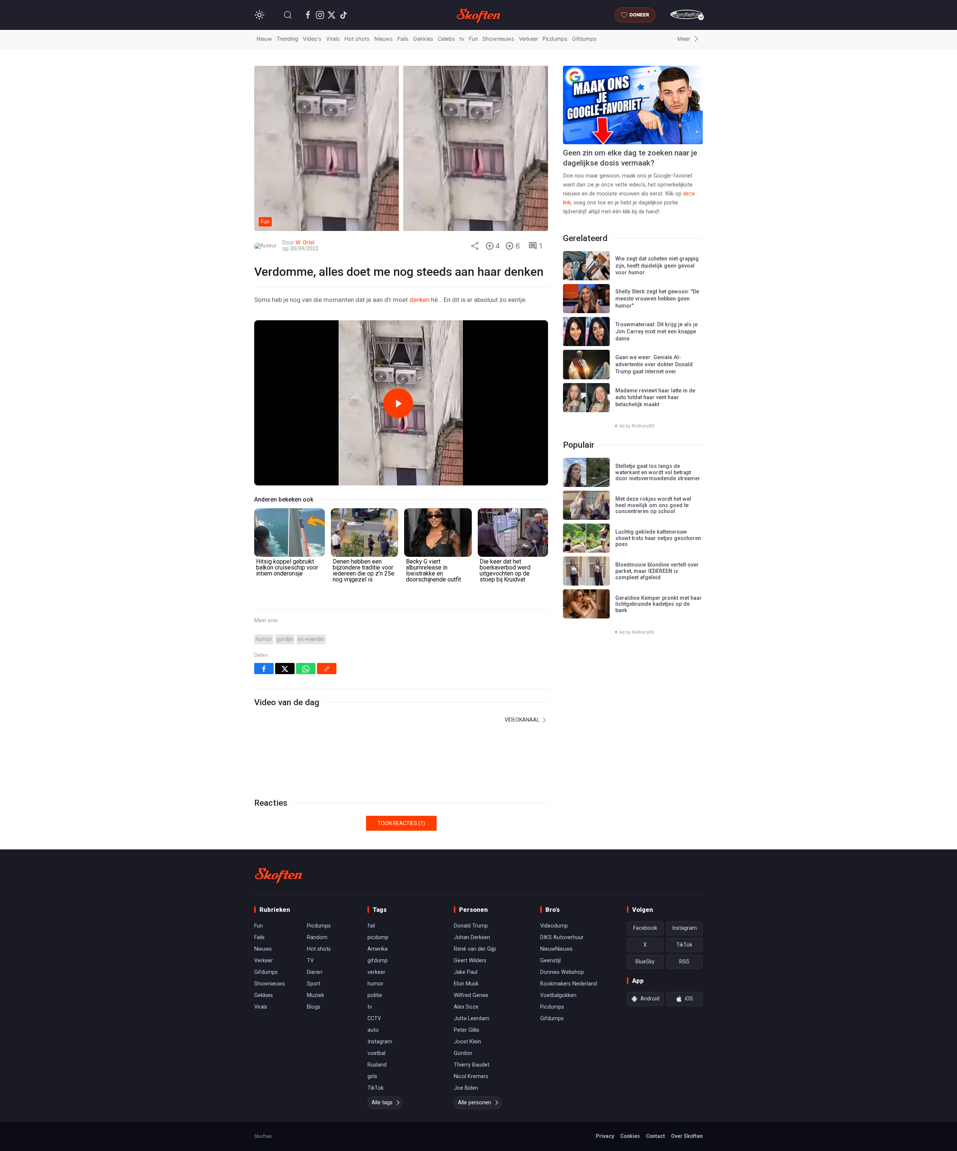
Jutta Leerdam (471, 1018)
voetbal (376, 1053)
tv (461, 39)
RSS (684, 962)
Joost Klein (467, 1042)
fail (371, 926)
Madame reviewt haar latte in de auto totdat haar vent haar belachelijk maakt (655, 398)
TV (310, 960)
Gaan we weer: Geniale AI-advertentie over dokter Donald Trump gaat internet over (654, 364)
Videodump (554, 926)
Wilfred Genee (471, 995)
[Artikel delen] (475, 245)
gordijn (285, 639)
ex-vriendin (311, 639)
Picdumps (554, 39)
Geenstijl (550, 960)
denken (419, 299)
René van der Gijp (475, 949)
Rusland (377, 1065)
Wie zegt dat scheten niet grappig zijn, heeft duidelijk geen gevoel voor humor (657, 266)
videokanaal (523, 720)
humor (264, 639)
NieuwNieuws (556, 949)
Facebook (645, 928)
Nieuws (383, 39)
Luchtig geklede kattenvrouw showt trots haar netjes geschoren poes (658, 538)
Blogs (313, 1007)
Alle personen (474, 1102)
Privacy (605, 1136)
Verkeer (528, 39)
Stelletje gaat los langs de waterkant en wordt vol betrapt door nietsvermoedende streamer (657, 472)
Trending (287, 39)
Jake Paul (465, 972)
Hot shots (357, 39)
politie (374, 995)
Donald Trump (471, 926)
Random (317, 937)
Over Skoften (687, 1136)
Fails (403, 39)
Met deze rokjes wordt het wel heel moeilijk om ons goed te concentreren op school (653, 505)
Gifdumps (584, 39)
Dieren (314, 972)
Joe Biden (466, 1088)
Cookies (630, 1136)
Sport (313, 984)
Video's (312, 39)
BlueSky (645, 962)
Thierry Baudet (471, 1065)
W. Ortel (305, 243)
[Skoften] (278, 875)
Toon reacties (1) (401, 823)
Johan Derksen (472, 937)
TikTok (375, 1088)
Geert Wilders (470, 960)
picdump (377, 937)
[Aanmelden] (686, 14)
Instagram (379, 1042)
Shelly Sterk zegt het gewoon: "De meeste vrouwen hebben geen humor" (657, 298)
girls (372, 1076)
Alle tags (382, 1102)
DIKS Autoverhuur (562, 937)
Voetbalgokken (558, 995)
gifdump (377, 960)
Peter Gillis (466, 1030)
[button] (287, 14)
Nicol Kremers (471, 1076)
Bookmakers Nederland (568, 984)
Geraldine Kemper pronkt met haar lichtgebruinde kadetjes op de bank (658, 604)
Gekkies (423, 39)
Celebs (446, 39)
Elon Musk (466, 984)
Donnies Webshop (562, 972)
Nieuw (264, 39)
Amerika (377, 949)
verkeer (376, 972)
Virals (333, 39)
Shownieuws (498, 39)
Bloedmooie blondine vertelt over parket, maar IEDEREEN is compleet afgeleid (657, 571)
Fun (473, 39)
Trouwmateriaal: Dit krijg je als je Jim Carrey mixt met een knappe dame (656, 331)
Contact (655, 1136)
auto (373, 1030)
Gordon (463, 1053)
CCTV (374, 1018)
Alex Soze (466, 1007)
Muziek (315, 995)
